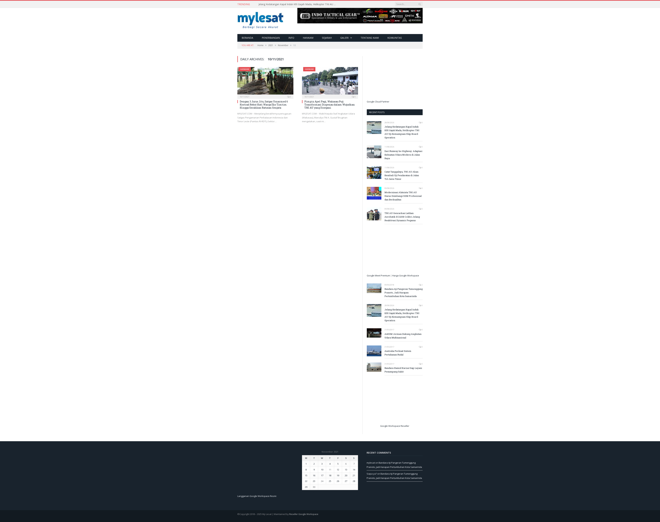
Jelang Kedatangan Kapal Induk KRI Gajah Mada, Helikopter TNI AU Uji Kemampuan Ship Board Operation (401, 132)
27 (346, 481)
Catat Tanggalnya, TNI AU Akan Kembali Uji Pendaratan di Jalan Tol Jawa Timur (401, 175)
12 (338, 469)
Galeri (344, 37)
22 (306, 481)
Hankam (308, 37)
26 (338, 481)
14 (354, 469)
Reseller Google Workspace (303, 514)
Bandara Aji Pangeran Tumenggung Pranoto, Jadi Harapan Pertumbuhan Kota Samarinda (403, 292)
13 (346, 469)
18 (330, 475)
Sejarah (327, 37)
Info (291, 37)
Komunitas (394, 37)
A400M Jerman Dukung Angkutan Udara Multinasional (402, 335)
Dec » (311, 492)
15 (306, 475)
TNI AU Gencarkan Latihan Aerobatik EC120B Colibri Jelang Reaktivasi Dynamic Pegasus (402, 217)
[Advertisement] (392, 77)
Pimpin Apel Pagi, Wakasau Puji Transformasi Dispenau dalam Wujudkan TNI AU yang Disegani (329, 104)
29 (306, 486)
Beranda (247, 37)
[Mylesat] (260, 19)
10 (322, 469)
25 (330, 481)
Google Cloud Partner (378, 101)
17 (322, 475)
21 (354, 475)
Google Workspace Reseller (394, 425)
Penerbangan (271, 37)
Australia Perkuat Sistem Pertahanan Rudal (397, 352)
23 (314, 481)
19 (338, 475)
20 (346, 475)
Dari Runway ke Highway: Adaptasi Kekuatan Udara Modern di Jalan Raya (298, 4)
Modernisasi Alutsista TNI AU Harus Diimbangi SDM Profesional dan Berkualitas (403, 196)
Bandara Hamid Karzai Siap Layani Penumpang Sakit (403, 369)
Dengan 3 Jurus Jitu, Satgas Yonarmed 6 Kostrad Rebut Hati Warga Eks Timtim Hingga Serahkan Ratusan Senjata (264, 104)
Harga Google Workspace (405, 275)
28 (354, 481)
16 (314, 475)
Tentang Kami (370, 37)
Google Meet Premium (378, 275)
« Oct (304, 492)
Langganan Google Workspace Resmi (256, 496)
